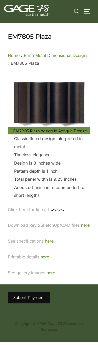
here (85, 225)
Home (14, 55)
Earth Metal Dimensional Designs (56, 55)
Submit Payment (29, 297)
